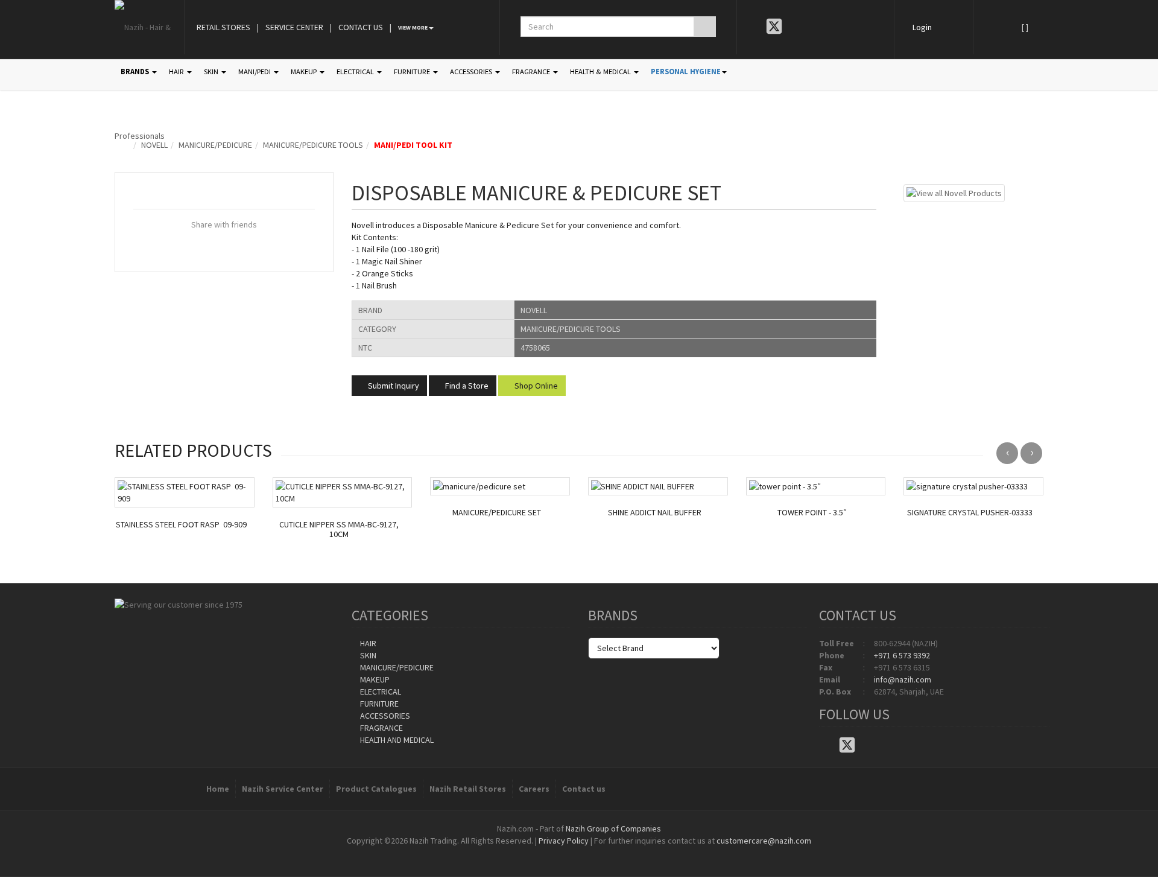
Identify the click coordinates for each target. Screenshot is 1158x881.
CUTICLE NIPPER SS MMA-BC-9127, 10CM (339, 530)
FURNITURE (413, 71)
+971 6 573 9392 (902, 655)
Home (217, 788)
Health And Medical (396, 739)
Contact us (584, 788)
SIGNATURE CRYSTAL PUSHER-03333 (970, 512)
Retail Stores (223, 27)
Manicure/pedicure (215, 144)
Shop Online (535, 385)
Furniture (378, 703)
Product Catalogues (376, 788)
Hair (367, 643)
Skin (367, 655)
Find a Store (466, 385)
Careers (534, 788)
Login (922, 27)
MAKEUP (304, 71)
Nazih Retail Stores (467, 788)
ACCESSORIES (472, 71)
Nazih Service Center (282, 788)
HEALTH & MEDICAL (601, 71)
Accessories (384, 715)
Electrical (379, 691)
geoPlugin (611, 852)
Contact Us (360, 27)
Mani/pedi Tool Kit (413, 144)
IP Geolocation (554, 852)
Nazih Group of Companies (613, 828)
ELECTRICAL (356, 71)
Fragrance (380, 727)
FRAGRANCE (532, 71)
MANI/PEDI (255, 71)
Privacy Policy (564, 840)
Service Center (294, 27)
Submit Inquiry (392, 385)
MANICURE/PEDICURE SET (496, 512)
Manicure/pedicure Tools (313, 144)
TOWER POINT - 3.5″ (812, 512)
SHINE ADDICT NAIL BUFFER (654, 512)
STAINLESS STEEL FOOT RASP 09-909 (181, 525)
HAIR (177, 71)
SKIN (212, 71)
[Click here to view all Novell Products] (954, 191)
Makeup (374, 679)
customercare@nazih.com (764, 840)
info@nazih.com (902, 679)
